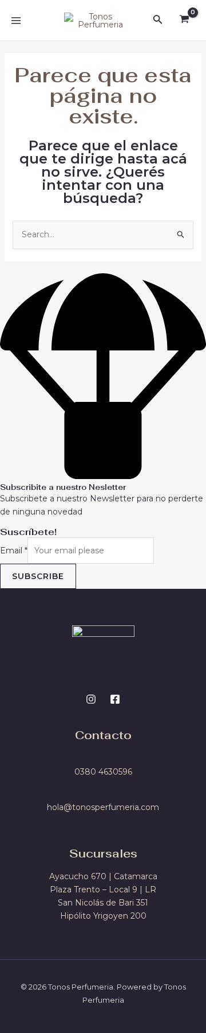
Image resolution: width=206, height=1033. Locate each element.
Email (13, 550)
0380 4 (89, 772)
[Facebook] (115, 699)
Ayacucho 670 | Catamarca (103, 876)
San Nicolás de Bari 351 (103, 903)
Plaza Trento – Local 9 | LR (103, 889)
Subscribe (38, 576)
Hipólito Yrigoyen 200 (103, 916)
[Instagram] (91, 699)
